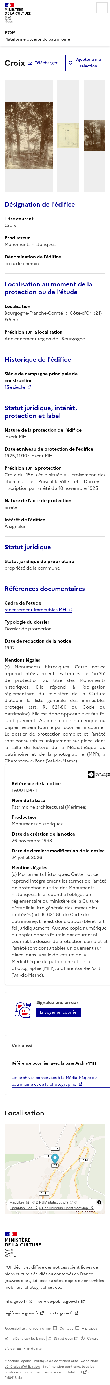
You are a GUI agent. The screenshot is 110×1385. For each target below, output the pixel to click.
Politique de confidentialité (56, 1360)
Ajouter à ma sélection (88, 63)
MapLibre (17, 1202)
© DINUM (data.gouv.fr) (50, 1202)
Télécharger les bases (28, 1338)
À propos (89, 1328)
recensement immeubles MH (35, 609)
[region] (55, 1169)
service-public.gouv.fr (59, 1301)
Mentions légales (18, 1360)
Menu (102, 7)
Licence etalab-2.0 (67, 1372)
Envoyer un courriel (59, 1012)
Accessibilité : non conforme (28, 1328)
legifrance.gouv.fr (22, 1313)
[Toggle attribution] (99, 1202)
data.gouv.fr (61, 1313)
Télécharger (46, 63)
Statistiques (63, 1338)
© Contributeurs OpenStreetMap (63, 1207)
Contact (66, 1328)
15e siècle (15, 387)
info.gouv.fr (16, 1301)
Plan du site (32, 1348)
